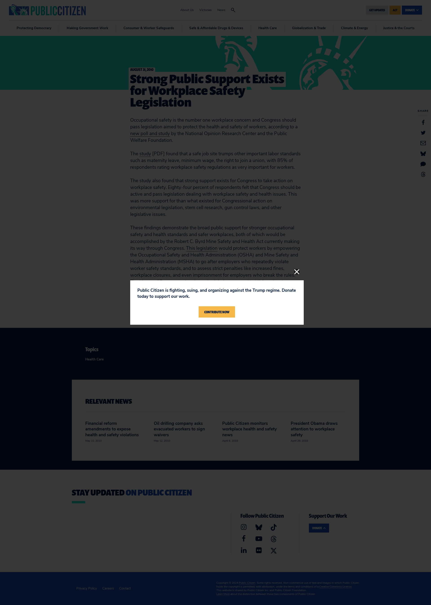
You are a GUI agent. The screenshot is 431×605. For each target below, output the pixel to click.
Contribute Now (216, 311)
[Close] (297, 272)
